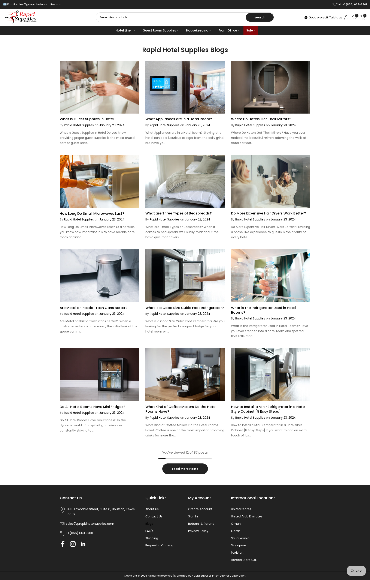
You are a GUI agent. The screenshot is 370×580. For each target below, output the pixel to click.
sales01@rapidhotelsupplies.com (39, 4)
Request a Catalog (159, 545)
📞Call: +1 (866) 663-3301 (349, 4)
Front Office (227, 30)
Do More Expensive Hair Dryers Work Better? (268, 213)
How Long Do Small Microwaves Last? (92, 213)
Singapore (238, 545)
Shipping (151, 538)
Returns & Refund (201, 524)
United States (241, 509)
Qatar (235, 531)
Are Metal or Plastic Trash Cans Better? (93, 307)
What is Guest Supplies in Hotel (87, 119)
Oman (236, 524)
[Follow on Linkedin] (83, 544)
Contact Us (153, 516)
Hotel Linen (124, 30)
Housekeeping (197, 30)
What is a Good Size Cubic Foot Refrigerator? (184, 307)
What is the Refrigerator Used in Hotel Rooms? (263, 310)
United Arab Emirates (246, 516)
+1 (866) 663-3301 (79, 533)
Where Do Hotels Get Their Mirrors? (261, 119)
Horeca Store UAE (244, 560)
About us (152, 509)
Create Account (200, 509)
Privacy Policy (198, 531)
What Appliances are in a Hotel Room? (178, 119)
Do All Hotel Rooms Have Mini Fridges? (92, 406)
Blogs (149, 524)
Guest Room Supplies (159, 30)
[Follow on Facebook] (63, 544)
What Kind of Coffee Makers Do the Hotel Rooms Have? (180, 409)
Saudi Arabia (240, 538)
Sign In (193, 516)
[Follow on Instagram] (73, 544)
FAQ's (149, 531)
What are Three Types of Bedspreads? (178, 213)
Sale (249, 30)
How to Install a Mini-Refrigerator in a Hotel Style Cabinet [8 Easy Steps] (268, 409)
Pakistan (237, 552)
